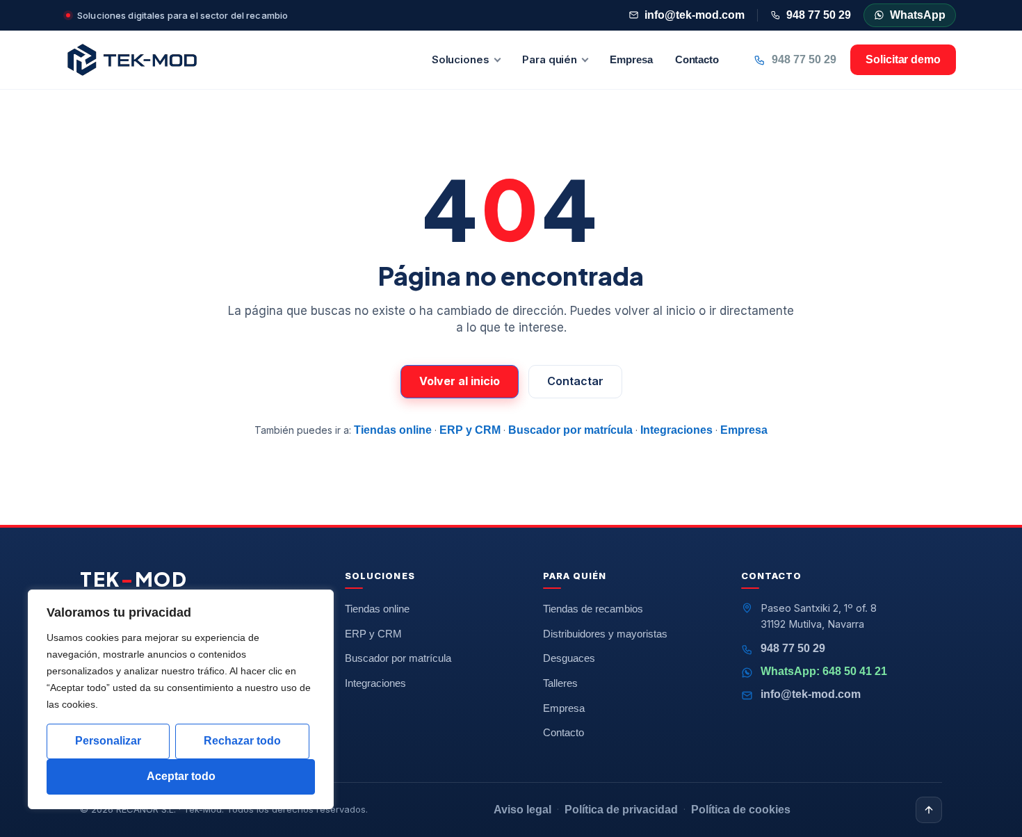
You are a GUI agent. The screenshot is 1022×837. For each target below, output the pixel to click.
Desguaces (569, 658)
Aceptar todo (181, 776)
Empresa (631, 59)
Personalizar (108, 741)
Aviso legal (522, 809)
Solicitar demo (903, 59)
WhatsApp (918, 15)
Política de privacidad (621, 809)
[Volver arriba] (929, 810)
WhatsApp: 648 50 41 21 (824, 671)
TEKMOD (134, 579)
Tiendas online (393, 430)
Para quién (549, 59)
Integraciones (676, 430)
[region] (181, 699)
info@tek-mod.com (694, 15)
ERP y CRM (470, 430)
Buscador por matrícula (570, 430)
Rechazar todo (242, 741)
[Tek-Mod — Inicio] (132, 59)
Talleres (560, 683)
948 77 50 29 (818, 15)
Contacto (697, 59)
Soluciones (460, 59)
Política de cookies (740, 809)
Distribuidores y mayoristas (605, 634)
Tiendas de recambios (593, 609)
